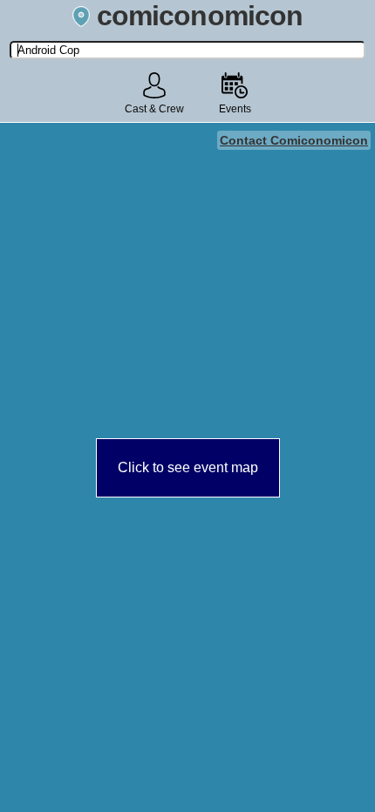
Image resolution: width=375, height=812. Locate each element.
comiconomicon (200, 15)
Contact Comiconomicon (294, 140)
